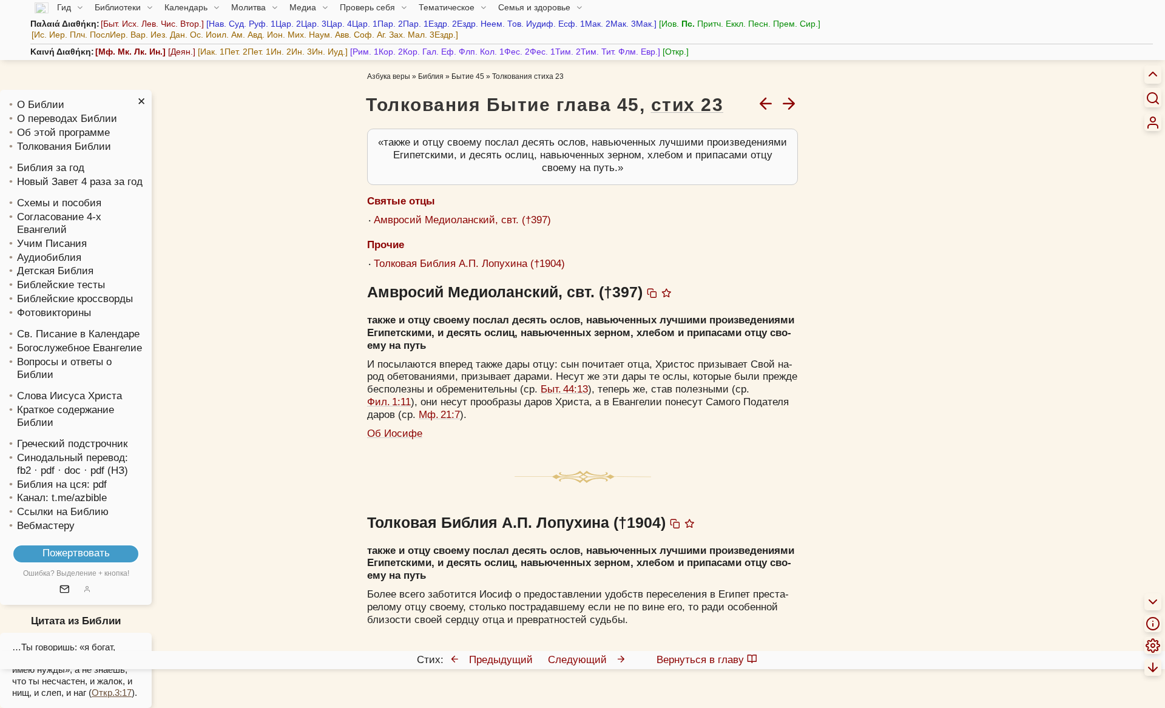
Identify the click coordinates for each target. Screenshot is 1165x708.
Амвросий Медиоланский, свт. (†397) (462, 220)
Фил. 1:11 (389, 402)
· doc (69, 470)
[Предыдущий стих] (766, 103)
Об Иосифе (394, 433)
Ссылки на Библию (63, 512)
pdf (100, 484)
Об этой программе (63, 132)
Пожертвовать (76, 553)
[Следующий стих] (789, 103)
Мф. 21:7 (439, 414)
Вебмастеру (46, 525)
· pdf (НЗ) (106, 470)
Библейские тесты (61, 285)
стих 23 (687, 105)
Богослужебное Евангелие (79, 348)
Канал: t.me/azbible (62, 498)
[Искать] (1152, 97)
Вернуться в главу (700, 660)
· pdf (44, 470)
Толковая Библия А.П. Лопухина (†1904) (469, 263)
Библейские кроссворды (75, 299)
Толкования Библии (64, 146)
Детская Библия (55, 271)
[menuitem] (1152, 122)
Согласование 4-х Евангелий (59, 223)
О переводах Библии (67, 118)
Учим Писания (52, 243)
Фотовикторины (54, 313)
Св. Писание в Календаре (78, 334)
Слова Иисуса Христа (69, 396)
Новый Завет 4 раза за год (80, 181)
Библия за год (50, 168)
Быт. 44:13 (564, 389)
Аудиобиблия (49, 257)
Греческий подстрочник (72, 444)
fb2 (24, 470)
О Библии (40, 104)
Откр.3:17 (112, 692)
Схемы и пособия (59, 203)
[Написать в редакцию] (64, 590)
